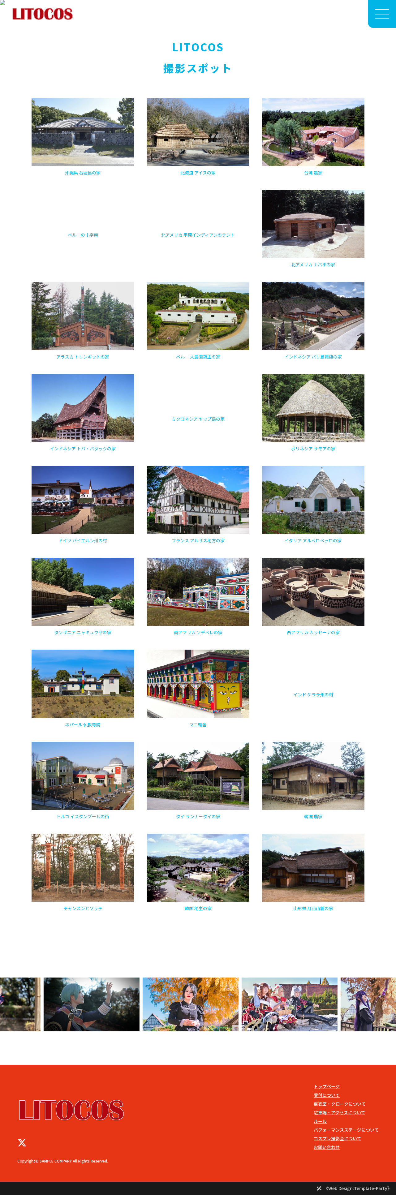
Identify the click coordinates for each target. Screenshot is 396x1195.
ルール (320, 1121)
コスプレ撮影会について (337, 1138)
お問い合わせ (327, 1147)
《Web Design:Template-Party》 (358, 1188)
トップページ (327, 1086)
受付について (327, 1095)
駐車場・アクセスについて (339, 1112)
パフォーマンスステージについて (346, 1130)
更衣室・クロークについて (340, 1104)
